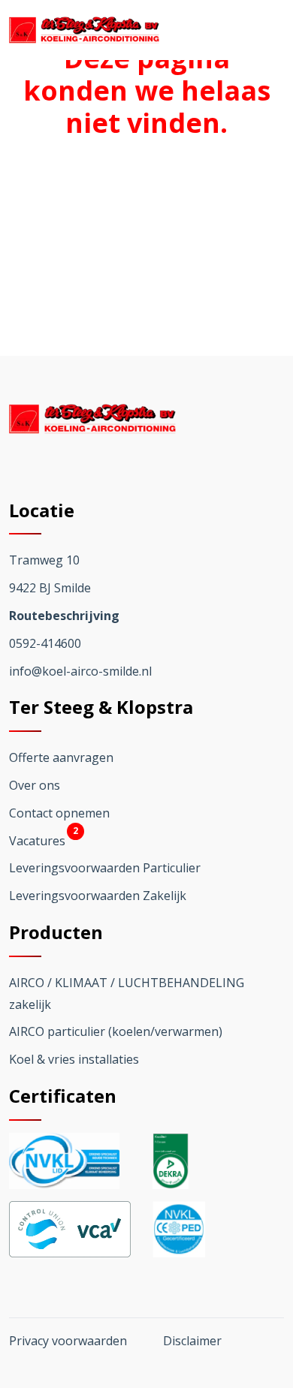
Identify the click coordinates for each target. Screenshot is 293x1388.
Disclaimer (192, 1340)
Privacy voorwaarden (68, 1340)
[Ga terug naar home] (84, 30)
